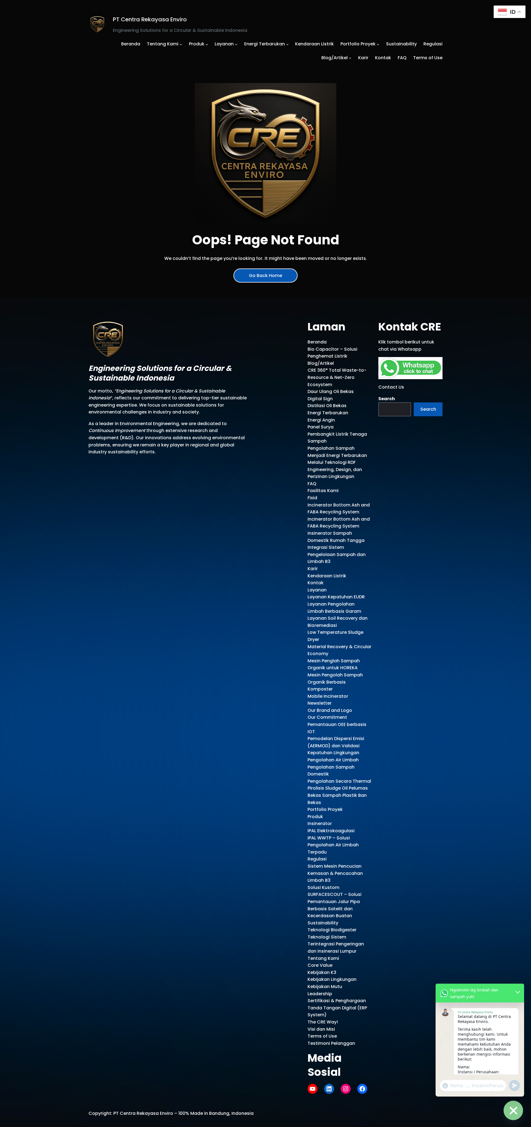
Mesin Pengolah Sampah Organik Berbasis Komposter (335, 682)
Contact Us (391, 387)
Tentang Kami (323, 958)
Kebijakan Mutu (325, 986)
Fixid (312, 498)
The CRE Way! (323, 1022)
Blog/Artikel (321, 363)
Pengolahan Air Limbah (333, 760)
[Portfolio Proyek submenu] (378, 44)
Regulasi (317, 859)
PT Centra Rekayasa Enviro (150, 19)
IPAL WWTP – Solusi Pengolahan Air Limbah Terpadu (333, 845)
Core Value (320, 965)
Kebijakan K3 (322, 972)
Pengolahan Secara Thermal (339, 781)
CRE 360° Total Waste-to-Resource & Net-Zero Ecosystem (337, 377)
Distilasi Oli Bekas (327, 405)
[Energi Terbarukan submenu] (287, 44)
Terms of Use (322, 1036)
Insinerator (320, 823)
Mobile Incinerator (328, 696)
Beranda (317, 342)
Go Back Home (265, 275)
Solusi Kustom (323, 887)
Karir (313, 568)
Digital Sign (320, 399)
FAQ (312, 483)
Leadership (320, 994)
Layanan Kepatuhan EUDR (336, 597)
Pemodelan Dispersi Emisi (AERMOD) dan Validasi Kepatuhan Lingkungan (336, 745)
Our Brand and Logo (330, 710)
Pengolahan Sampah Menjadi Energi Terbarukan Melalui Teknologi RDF (337, 455)
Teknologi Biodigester (332, 930)
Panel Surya (321, 427)
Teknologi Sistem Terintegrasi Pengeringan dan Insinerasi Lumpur (336, 944)
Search (386, 399)
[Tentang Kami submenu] (180, 44)
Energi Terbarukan (328, 413)
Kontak (316, 583)
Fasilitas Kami (323, 490)
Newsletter (320, 703)
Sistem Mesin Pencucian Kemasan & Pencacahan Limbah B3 (335, 873)
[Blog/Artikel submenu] (350, 57)
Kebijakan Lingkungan (332, 979)
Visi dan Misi (321, 1029)
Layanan (317, 590)
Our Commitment (327, 717)
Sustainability (323, 923)
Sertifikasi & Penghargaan (337, 1000)
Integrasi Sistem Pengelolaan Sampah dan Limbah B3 (337, 554)
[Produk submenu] (206, 44)
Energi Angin (321, 420)
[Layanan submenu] (236, 44)
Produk (315, 816)
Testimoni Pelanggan (331, 1043)
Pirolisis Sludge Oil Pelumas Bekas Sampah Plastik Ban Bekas (338, 795)
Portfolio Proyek (325, 809)
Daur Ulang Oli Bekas (331, 391)
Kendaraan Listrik (327, 576)
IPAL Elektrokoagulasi (331, 831)
